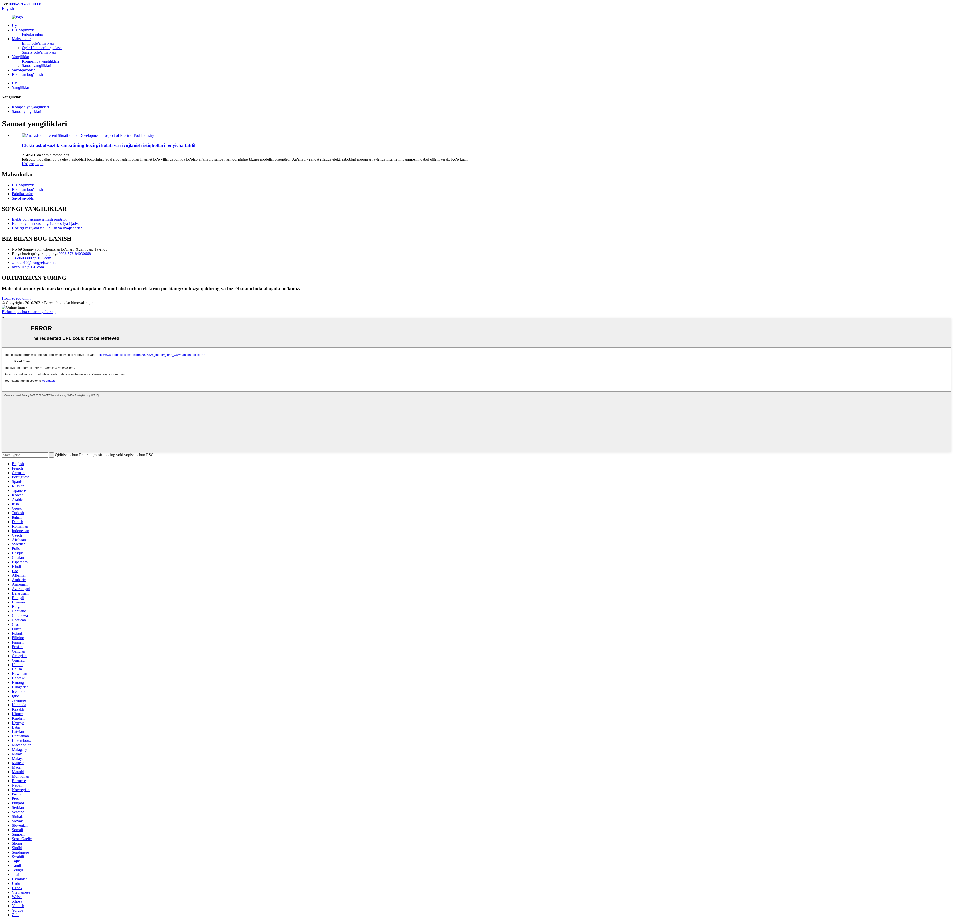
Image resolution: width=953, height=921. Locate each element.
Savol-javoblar (23, 70)
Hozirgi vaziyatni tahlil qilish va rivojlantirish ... (49, 228)
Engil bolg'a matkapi (38, 43)
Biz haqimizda (23, 30)
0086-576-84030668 (25, 4)
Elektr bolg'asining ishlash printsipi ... (41, 219)
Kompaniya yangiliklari (40, 61)
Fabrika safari (32, 34)
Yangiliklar (20, 57)
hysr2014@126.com (28, 267)
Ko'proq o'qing (33, 164)
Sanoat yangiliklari (36, 66)
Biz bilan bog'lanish (27, 74)
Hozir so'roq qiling (16, 298)
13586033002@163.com (31, 258)
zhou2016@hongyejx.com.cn (35, 262)
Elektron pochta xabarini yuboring (29, 312)
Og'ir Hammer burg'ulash (42, 48)
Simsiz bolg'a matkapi (39, 52)
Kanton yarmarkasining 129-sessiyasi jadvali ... (49, 224)
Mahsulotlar (21, 39)
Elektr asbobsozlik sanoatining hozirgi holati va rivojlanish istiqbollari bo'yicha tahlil (108, 145)
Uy (14, 25)
